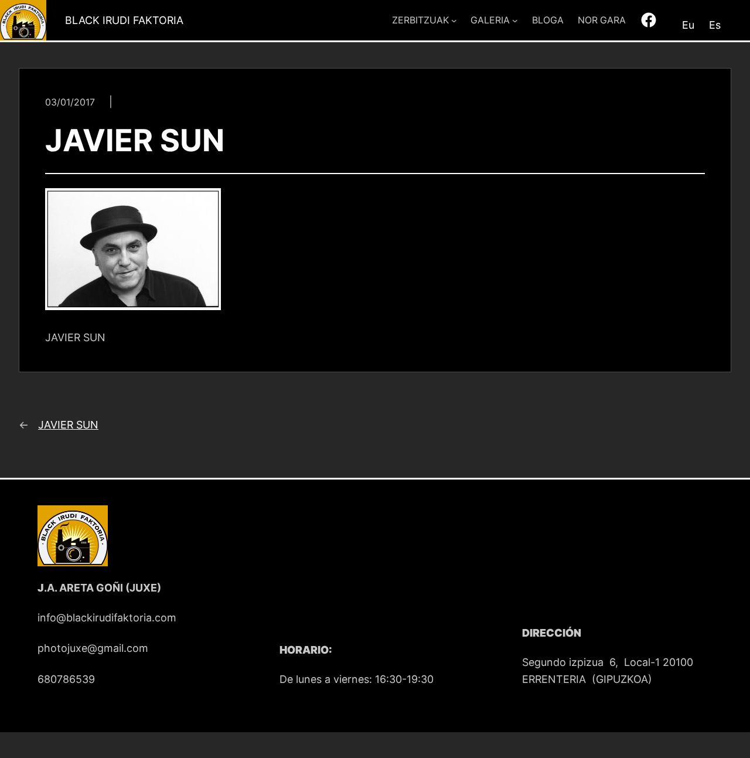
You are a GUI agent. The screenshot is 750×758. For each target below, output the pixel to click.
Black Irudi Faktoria (124, 20)
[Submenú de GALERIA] (515, 20)
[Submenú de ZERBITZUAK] (454, 20)
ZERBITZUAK (420, 20)
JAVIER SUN (68, 425)
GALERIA (490, 20)
